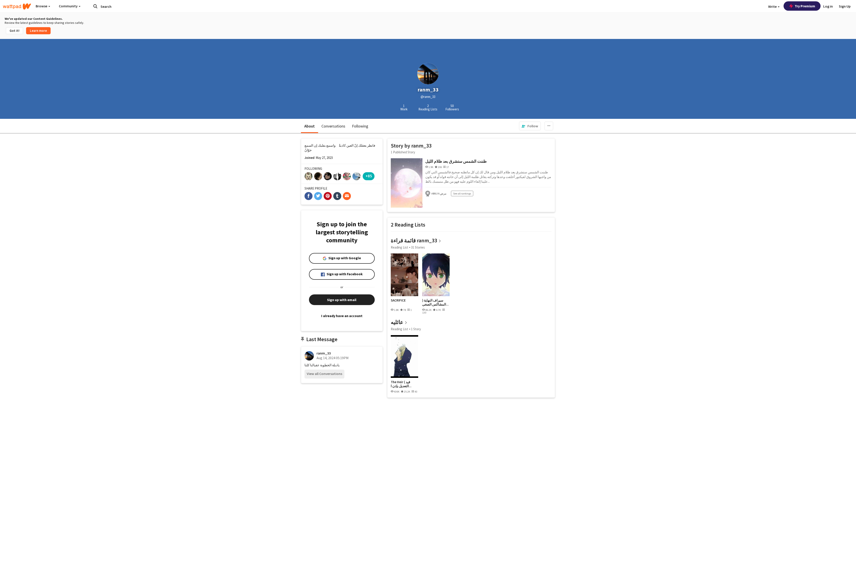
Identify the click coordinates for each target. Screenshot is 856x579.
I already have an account (341, 316)
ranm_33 (324, 353)
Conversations (333, 126)
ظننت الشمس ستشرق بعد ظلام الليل (456, 161)
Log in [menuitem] (828, 6)
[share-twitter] (318, 196)
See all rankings (462, 193)
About (309, 126)
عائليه (397, 322)
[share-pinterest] (328, 196)
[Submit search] (95, 6)
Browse (42, 6)
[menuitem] (530, 125)
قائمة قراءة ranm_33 (414, 240)
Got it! (14, 30)
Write (772, 6)
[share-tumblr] (337, 196)
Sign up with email (341, 300)
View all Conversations (324, 373)
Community (68, 6)
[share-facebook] (309, 196)
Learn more (38, 30)
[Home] (17, 6)
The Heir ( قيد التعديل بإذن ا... (401, 384)
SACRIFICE (398, 300)
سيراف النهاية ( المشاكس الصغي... (435, 302)
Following (360, 126)
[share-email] (347, 196)
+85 (369, 175)
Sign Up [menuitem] (845, 6)
